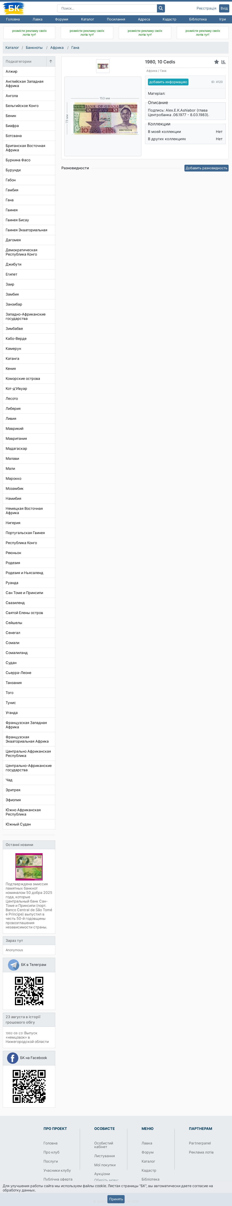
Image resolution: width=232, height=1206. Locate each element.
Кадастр (169, 19)
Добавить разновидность (206, 168)
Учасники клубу (57, 1170)
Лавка (37, 19)
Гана (75, 47)
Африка (57, 47)
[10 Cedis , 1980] (103, 66)
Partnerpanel (200, 1143)
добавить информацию (168, 82)
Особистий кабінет (103, 1145)
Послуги (51, 1161)
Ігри (222, 19)
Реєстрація (206, 8)
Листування (104, 1156)
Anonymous (14, 950)
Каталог (87, 19)
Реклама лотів (201, 1152)
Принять (116, 1199)
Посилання (116, 19)
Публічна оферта (58, 1179)
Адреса (144, 19)
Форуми (61, 19)
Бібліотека (198, 19)
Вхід (224, 8)
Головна (13, 19)
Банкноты (35, 47)
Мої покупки (105, 1165)
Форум (148, 1152)
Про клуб (51, 1152)
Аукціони (102, 1174)
